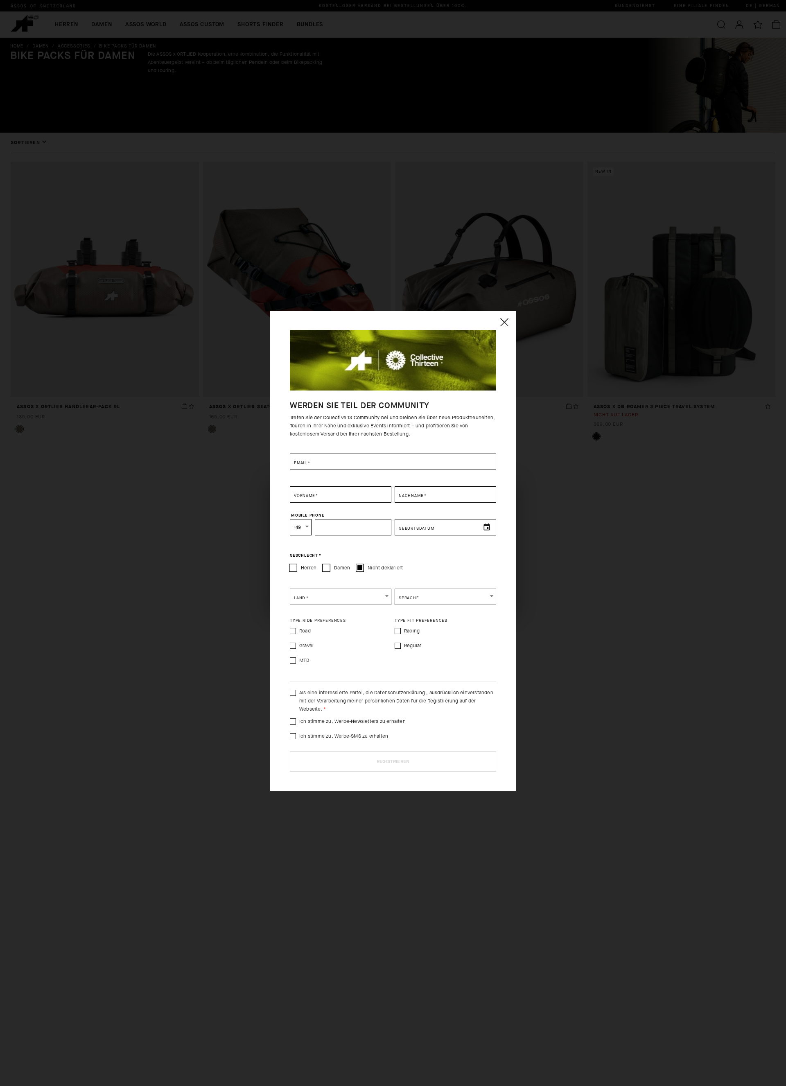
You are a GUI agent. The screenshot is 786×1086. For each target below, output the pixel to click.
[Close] (504, 322)
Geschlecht (305, 555)
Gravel (306, 645)
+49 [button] (297, 527)
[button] (340, 596)
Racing (412, 631)
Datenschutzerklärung (400, 692)
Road (305, 631)
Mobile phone (308, 515)
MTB (304, 660)
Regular (412, 645)
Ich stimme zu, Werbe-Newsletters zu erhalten (352, 721)
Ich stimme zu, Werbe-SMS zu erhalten (343, 736)
